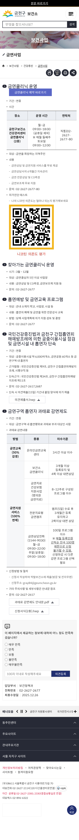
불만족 (13, 659)
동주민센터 (9, 722)
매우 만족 (14, 644)
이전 (17, 711)
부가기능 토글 (73, 72)
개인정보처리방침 (12, 767)
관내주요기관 (10, 745)
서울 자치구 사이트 (14, 756)
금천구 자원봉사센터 (41, 711)
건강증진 (28, 66)
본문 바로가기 (39, 3)
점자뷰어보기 (49, 72)
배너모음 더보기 (75, 711)
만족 (11, 649)
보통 (11, 654)
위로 (71, 812)
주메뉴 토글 (71, 14)
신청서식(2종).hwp (27, 611)
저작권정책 (34, 767)
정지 (22, 711)
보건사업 (14, 66)
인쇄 (65, 72)
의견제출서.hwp (25, 399)
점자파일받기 (57, 72)
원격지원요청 (25, 772)
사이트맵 (7, 772)
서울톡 (63, 788)
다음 (26, 711)
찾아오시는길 (54, 767)
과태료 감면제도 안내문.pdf (32, 602)
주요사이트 (9, 733)
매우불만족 (15, 664)
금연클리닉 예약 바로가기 (30, 92)
